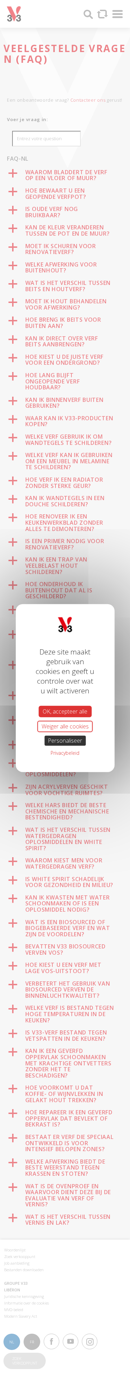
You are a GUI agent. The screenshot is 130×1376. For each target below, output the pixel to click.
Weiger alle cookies (65, 726)
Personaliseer (65, 740)
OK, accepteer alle (65, 711)
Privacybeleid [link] (65, 753)
